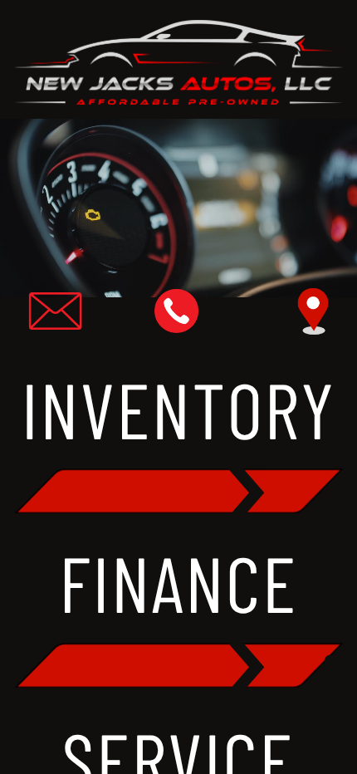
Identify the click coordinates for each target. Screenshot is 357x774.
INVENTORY (179, 408)
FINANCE (178, 582)
